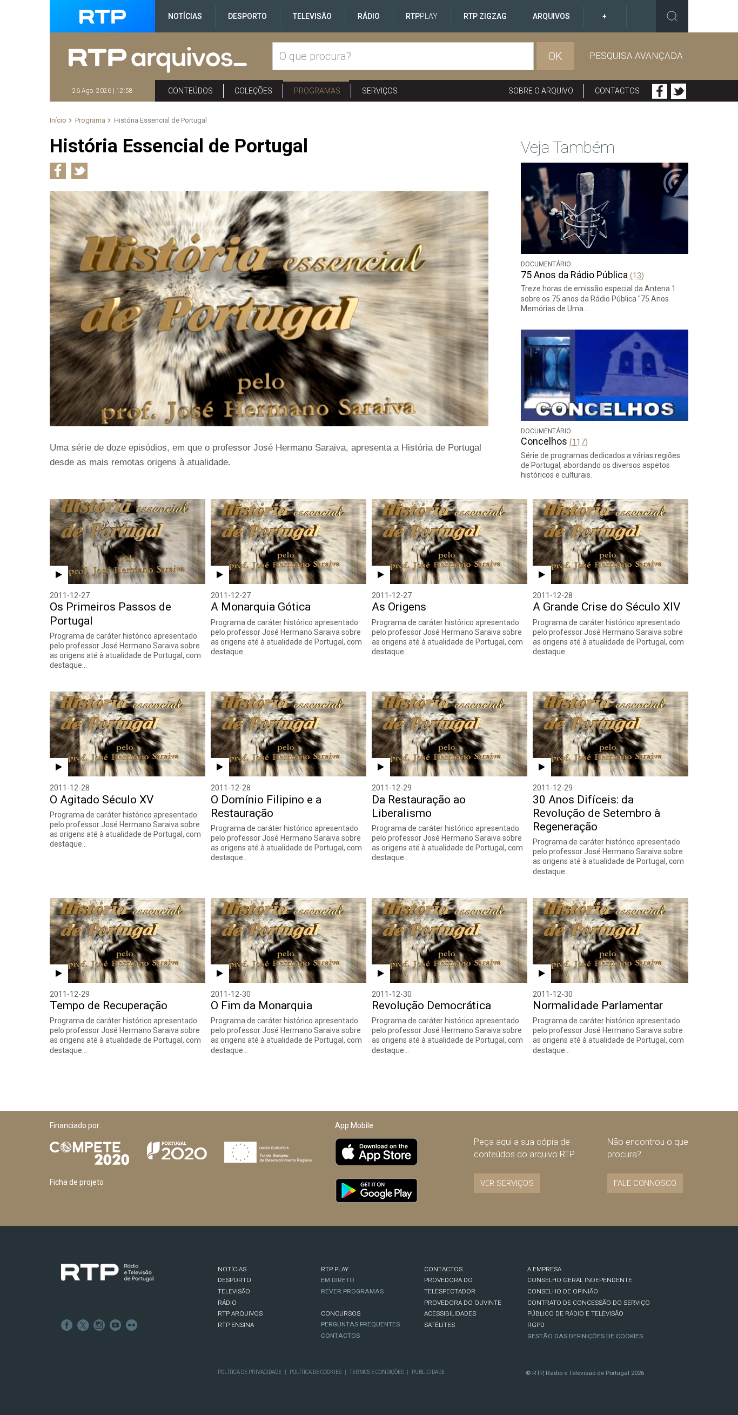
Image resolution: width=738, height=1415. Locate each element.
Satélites (439, 1325)
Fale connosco (645, 1183)
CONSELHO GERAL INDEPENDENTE (579, 1280)
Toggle (672, 16)
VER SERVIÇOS (507, 1183)
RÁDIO (227, 1302)
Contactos (617, 90)
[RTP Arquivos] (170, 60)
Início (58, 120)
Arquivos (551, 16)
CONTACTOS (443, 1269)
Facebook (659, 91)
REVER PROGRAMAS (352, 1291)
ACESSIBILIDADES (450, 1313)
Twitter (678, 91)
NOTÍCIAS (232, 1269)
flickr (132, 1325)
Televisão (312, 16)
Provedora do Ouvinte (462, 1302)
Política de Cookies (315, 1372)
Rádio (369, 16)
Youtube (116, 1325)
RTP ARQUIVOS (240, 1313)
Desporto (247, 16)
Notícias (185, 16)
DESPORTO (234, 1280)
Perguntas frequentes (360, 1324)
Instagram (99, 1325)
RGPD (536, 1325)
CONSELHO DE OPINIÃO (562, 1291)
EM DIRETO (337, 1280)
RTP (422, 16)
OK (555, 56)
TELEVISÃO (234, 1291)
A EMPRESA (544, 1269)
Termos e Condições (377, 1372)
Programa (90, 120)
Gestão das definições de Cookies (585, 1336)
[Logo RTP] (107, 1273)
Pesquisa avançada (636, 55)
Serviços (380, 90)
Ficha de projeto (77, 1182)
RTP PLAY (334, 1269)
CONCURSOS (340, 1313)
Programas (317, 90)
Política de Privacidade (249, 1372)
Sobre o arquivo (540, 90)
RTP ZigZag (485, 16)
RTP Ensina (236, 1325)
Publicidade (428, 1372)
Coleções (253, 90)
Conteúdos (190, 90)
